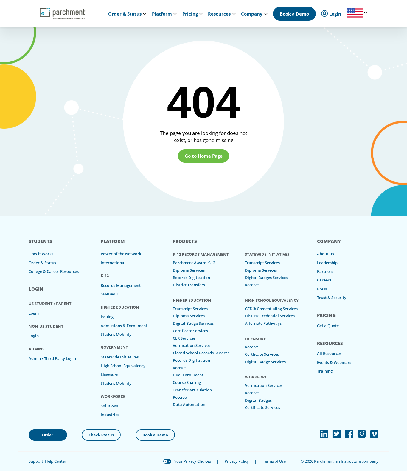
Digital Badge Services (193, 323)
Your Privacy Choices (192, 461)
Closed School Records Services (201, 352)
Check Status (101, 435)
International (113, 262)
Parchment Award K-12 (194, 262)
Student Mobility (116, 334)
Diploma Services (189, 270)
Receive (180, 397)
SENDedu (109, 294)
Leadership (327, 262)
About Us (325, 253)
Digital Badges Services (266, 277)
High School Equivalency (123, 365)
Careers (324, 280)
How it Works (41, 253)
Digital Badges (258, 400)
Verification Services (191, 345)
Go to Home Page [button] (204, 156)
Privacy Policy (237, 461)
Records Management (121, 285)
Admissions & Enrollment (124, 325)
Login (34, 313)
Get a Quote (328, 325)
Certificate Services (190, 330)
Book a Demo (294, 14)
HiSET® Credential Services (270, 315)
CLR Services (184, 338)
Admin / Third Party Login (52, 358)
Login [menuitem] (334, 14)
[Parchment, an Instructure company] (63, 14)
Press (322, 289)
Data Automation (189, 404)
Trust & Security (331, 297)
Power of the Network (121, 253)
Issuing (107, 316)
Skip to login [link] (69, 6)
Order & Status (42, 262)
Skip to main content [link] (28, 6)
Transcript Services (190, 308)
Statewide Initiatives (120, 357)
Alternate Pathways (263, 323)
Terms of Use (274, 461)
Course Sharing (187, 382)
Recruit (179, 367)
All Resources (329, 353)
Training (325, 371)
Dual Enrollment (188, 375)
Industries (110, 414)
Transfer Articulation (192, 389)
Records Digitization (191, 277)
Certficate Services (262, 354)
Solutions (109, 406)
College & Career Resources (54, 271)
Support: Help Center (47, 461)
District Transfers (189, 284)
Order (47, 435)
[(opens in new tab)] (324, 434)
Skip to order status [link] (109, 6)
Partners (325, 271)
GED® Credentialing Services (271, 308)
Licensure (109, 374)
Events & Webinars (334, 362)
